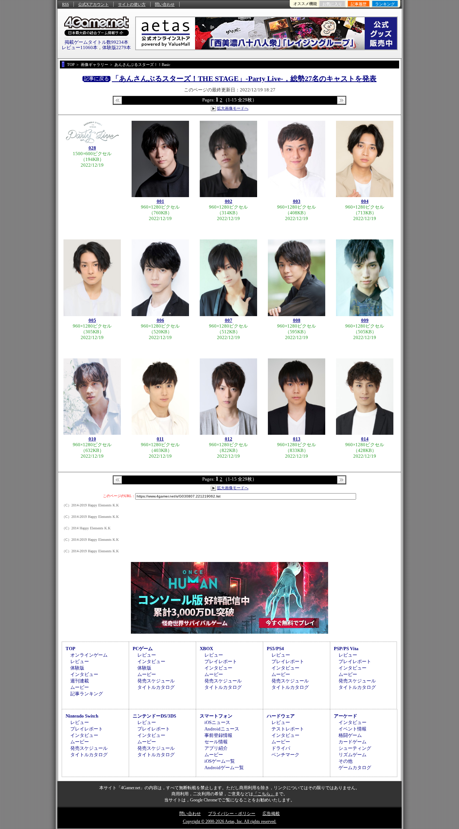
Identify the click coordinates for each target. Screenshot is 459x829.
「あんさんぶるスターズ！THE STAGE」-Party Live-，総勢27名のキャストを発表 (244, 78)
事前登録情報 (218, 735)
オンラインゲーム (89, 655)
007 (228, 320)
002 (228, 201)
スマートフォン (216, 716)
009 (365, 320)
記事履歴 (358, 4)
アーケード (345, 716)
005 (92, 320)
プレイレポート (220, 661)
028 (92, 148)
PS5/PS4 (275, 648)
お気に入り (332, 4)
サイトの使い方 (132, 4)
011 (160, 439)
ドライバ (280, 748)
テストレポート (287, 729)
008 (297, 320)
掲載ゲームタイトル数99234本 (96, 42)
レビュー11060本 (80, 47)
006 (160, 320)
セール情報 (216, 741)
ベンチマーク (285, 754)
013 (297, 439)
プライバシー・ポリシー (231, 813)
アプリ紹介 (216, 748)
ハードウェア (281, 716)
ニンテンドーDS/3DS (154, 716)
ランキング (385, 4)
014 (365, 439)
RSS (65, 4)
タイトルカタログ (156, 687)
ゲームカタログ (355, 767)
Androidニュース (221, 729)
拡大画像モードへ (233, 108)
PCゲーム (143, 648)
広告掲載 (271, 813)
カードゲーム (352, 741)
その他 (345, 761)
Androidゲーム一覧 (224, 767)
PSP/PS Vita (346, 648)
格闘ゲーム (350, 735)
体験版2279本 (116, 47)
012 (228, 439)
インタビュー (84, 674)
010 (92, 439)
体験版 (77, 668)
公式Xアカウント (93, 4)
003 (297, 201)
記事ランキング (86, 693)
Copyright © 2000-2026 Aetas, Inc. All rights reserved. (229, 821)
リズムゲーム (352, 754)
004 (365, 201)
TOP (70, 648)
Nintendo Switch (82, 716)
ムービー (79, 687)
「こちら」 (264, 793)
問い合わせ (165, 4)
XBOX (206, 648)
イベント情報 (352, 729)
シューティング (355, 748)
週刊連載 (79, 680)
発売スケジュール (156, 680)
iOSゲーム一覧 (219, 761)
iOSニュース (217, 722)
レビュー (79, 661)
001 (160, 201)
